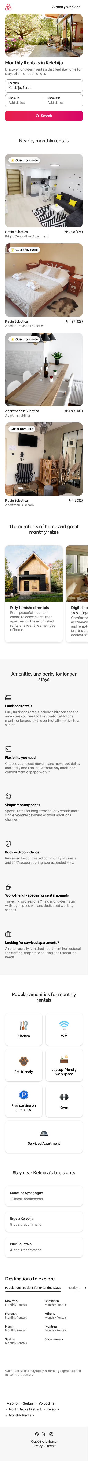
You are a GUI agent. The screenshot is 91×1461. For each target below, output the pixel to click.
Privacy (38, 1446)
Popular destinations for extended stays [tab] (33, 1288)
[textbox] (24, 102)
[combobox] (43, 87)
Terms (51, 1446)
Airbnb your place (66, 7)
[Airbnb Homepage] (8, 7)
